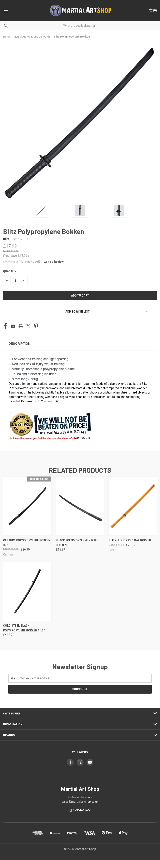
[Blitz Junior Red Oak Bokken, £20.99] (132, 506)
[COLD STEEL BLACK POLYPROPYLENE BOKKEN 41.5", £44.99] (27, 591)
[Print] (21, 326)
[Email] (13, 326)
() (154, 10)
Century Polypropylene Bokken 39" (26, 542)
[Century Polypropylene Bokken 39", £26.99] (27, 506)
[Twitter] (28, 326)
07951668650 (82, 810)
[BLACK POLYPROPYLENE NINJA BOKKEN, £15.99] (80, 506)
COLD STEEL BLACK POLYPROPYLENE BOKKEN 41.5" (24, 628)
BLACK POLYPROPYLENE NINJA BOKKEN (76, 542)
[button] (52, 261)
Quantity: (10, 271)
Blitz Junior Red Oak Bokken (130, 540)
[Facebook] (5, 326)
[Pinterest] (36, 326)
